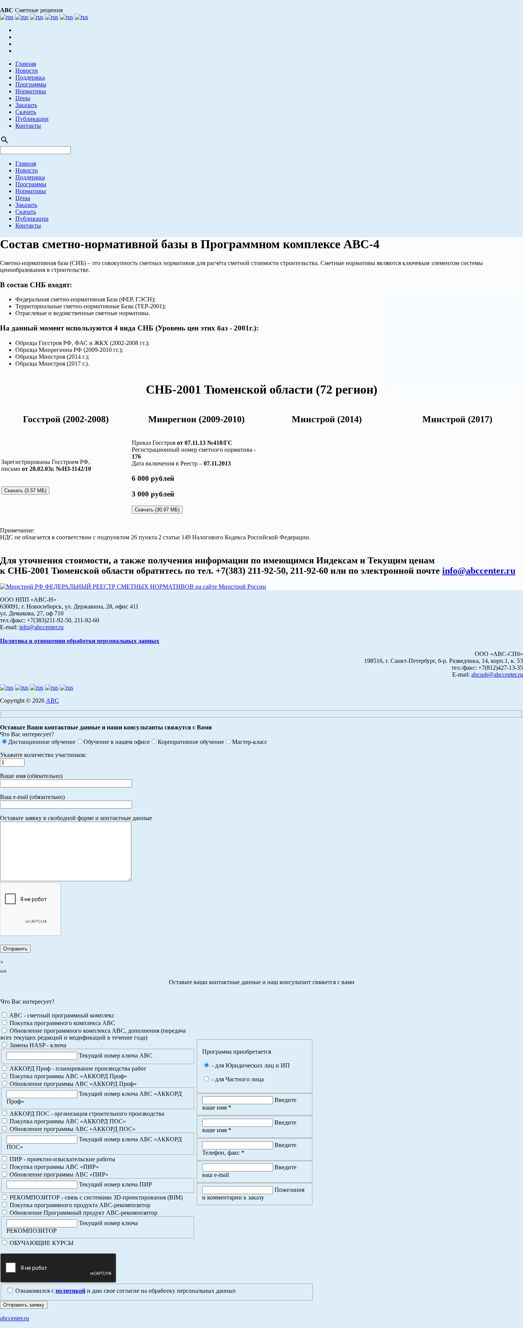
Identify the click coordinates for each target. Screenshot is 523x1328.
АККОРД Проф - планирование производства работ (77, 1068)
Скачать (25, 112)
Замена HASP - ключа (37, 1045)
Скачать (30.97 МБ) (157, 510)
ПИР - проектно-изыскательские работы (61, 1159)
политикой (70, 1290)
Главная (25, 63)
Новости (26, 70)
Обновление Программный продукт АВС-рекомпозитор (82, 1212)
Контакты (28, 125)
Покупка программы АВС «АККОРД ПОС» (67, 1121)
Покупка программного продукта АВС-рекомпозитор (79, 1205)
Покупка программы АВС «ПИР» (53, 1167)
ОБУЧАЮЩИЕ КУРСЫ (41, 1243)
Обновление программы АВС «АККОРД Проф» (72, 1084)
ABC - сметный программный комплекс (61, 1015)
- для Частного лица (237, 1079)
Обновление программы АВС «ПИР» (58, 1174)
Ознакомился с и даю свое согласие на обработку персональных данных (125, 1290)
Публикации (32, 119)
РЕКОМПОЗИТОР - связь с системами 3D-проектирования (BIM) (95, 1197)
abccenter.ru (14, 1318)
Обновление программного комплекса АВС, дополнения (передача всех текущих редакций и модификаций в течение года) (93, 1034)
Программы (30, 84)
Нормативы (30, 91)
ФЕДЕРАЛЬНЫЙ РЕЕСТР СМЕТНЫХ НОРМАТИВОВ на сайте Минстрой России (154, 586)
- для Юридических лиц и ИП (250, 1065)
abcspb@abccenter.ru (497, 674)
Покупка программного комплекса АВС (61, 1023)
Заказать (26, 105)
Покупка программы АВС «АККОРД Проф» (67, 1076)
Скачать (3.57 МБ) (25, 490)
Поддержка (30, 77)
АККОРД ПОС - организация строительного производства (86, 1113)
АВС (52, 700)
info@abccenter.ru (478, 571)
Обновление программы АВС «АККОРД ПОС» (72, 1129)
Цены (22, 98)
